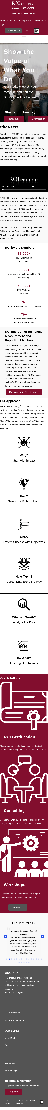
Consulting (10, 1038)
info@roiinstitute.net (26, 13)
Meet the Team (17, 21)
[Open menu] (24, 38)
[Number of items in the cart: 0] (27, 31)
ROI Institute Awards (14, 1020)
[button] (42, 937)
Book (7, 1045)
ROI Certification (12, 1013)
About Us (4, 21)
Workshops (10, 1063)
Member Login (11, 1071)
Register (13, 1092)
